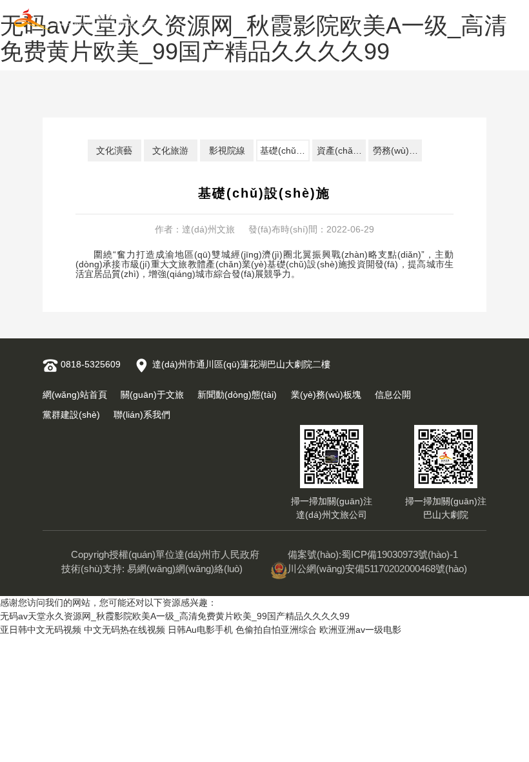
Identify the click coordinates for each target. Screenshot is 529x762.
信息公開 (393, 394)
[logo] (86, 19)
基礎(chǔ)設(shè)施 (285, 150)
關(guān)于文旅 (152, 394)
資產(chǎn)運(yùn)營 (341, 150)
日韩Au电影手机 (200, 629)
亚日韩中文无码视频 (40, 629)
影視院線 (227, 150)
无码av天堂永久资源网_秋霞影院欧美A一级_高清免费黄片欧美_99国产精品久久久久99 (175, 616)
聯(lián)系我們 (142, 414)
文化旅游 (170, 150)
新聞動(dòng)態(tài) (237, 394)
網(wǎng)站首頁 (75, 394)
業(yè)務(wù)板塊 (326, 394)
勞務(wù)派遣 (397, 150)
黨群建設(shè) (71, 414)
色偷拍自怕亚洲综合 (276, 629)
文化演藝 (114, 150)
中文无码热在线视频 (124, 629)
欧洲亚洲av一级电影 (360, 629)
